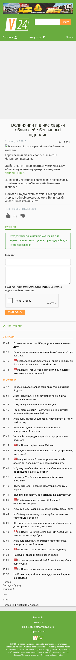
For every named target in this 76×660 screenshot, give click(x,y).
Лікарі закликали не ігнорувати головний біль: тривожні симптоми (39, 397)
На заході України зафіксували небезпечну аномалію (38, 478)
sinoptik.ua (21, 604)
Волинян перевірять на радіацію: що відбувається (42, 494)
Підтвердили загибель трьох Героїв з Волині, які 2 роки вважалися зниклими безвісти (43, 362)
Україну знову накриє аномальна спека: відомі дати (43, 508)
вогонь (16, 209)
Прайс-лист (38, 631)
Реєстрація (8, 37)
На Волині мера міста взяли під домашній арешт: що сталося (42, 575)
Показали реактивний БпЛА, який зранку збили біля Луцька (42, 561)
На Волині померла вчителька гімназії (39, 569)
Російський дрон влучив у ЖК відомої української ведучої (36, 501)
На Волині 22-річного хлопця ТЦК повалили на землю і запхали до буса (42, 533)
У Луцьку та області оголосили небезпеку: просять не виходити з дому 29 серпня (42, 469)
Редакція (38, 617)
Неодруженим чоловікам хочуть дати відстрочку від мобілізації (42, 452)
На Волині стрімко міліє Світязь (35, 445)
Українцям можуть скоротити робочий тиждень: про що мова (43, 353)
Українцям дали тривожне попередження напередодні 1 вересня (37, 429)
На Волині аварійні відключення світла (35, 554)
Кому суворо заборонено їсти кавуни (34, 404)
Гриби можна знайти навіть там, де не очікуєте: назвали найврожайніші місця (40, 411)
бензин (32, 209)
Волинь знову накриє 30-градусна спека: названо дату (42, 344)
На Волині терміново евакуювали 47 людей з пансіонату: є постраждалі (41, 371)
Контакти (38, 622)
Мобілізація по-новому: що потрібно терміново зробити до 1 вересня (40, 515)
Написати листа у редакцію (38, 626)
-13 (15, 216)
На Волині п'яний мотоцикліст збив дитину (41, 549)
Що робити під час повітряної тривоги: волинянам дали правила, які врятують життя (42, 524)
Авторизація (35, 37)
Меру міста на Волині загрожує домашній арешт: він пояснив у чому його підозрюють (39, 460)
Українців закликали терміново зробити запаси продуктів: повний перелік (40, 542)
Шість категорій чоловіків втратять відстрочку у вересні (40, 487)
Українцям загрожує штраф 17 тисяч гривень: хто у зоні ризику (42, 420)
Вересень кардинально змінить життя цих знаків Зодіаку (41, 388)
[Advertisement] (38, 81)
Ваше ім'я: (10, 255)
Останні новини (12, 325)
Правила (46, 287)
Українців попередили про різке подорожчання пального (40, 437)
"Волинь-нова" (14, 173)
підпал (24, 209)
